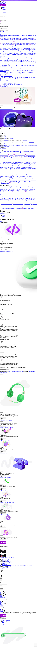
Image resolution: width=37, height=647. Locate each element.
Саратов (1, 606)
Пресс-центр (2, 35)
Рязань (1, 604)
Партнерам (4, 12)
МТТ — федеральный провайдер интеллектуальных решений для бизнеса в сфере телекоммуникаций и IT (16, 565)
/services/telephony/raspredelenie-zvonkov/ (6, 528)
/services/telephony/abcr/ (3, 453)
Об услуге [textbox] (8, 212)
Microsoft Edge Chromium (6, 620)
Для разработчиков (10, 562)
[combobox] (8, 212)
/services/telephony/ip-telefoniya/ (5, 514)
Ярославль (2, 611)
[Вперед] (2, 296)
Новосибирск (2, 600)
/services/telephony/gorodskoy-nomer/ (5, 477)
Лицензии (22, 35)
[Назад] (1, 296)
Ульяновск (2, 608)
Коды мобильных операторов (6, 565)
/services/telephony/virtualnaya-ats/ (5, 375)
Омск (1, 601)
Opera (3, 624)
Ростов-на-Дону (2, 603)
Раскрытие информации (13, 35)
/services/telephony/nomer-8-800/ (5, 440)
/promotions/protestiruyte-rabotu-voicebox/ (6, 109)
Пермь (1, 602)
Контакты (19, 35)
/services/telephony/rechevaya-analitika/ (6, 420)
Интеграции (4, 9)
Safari (3, 622)
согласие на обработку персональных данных (16, 371)
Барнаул (1, 591)
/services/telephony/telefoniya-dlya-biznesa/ (6, 427)
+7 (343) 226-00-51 (3, 2)
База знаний (4, 564)
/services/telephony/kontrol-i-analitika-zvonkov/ (7, 502)
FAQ (3, 563)
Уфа (1, 609)
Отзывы (5, 35)
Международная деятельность (28, 35)
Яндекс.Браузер (4, 623)
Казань (1, 596)
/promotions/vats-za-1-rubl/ (4, 86)
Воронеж (1, 593)
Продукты (4, 8)
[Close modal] (1, 578)
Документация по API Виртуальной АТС (6, 251)
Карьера (8, 35)
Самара (1, 605)
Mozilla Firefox (4, 621)
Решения (3, 7)
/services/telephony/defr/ (3, 490)
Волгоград (2, 592)
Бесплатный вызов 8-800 (4, 29)
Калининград (2, 597)
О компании (4, 11)
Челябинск (2, 610)
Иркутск (1, 595)
